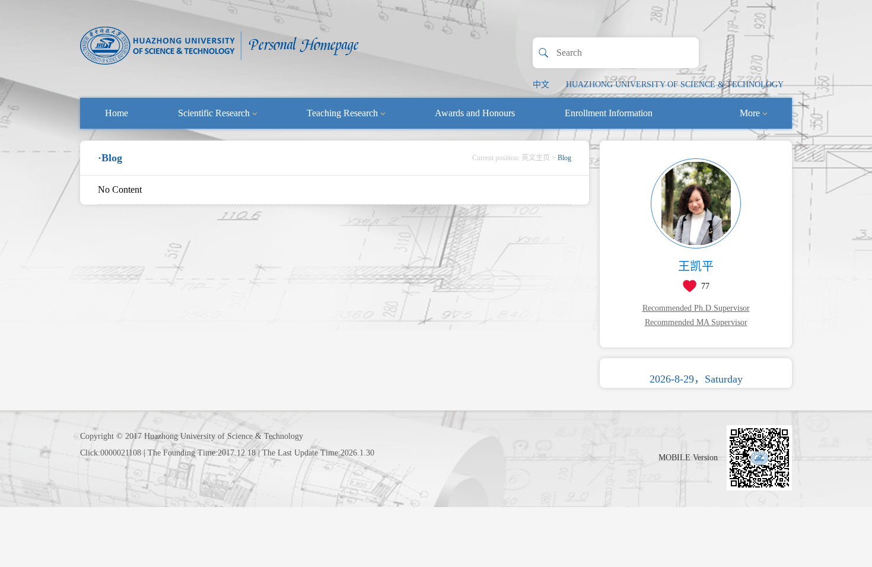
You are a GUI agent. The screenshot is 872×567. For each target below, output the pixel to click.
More (750, 113)
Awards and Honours (475, 113)
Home (116, 113)
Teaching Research (342, 113)
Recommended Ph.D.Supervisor (696, 308)
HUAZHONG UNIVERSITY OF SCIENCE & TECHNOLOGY (675, 84)
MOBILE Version (688, 457)
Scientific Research (214, 113)
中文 (541, 84)
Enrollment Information (609, 113)
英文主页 (535, 158)
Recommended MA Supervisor (696, 322)
